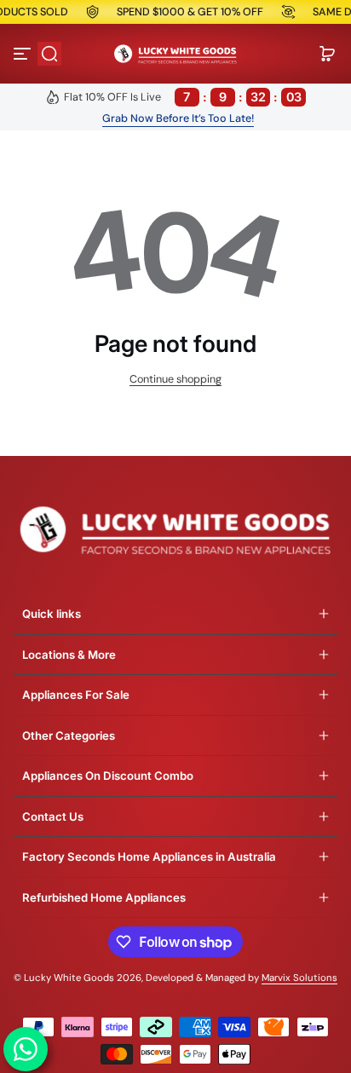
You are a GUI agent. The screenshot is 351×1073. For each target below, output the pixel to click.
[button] (49, 54)
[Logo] (175, 54)
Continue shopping (175, 379)
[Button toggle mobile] (24, 53)
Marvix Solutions (299, 978)
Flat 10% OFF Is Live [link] (183, 96)
